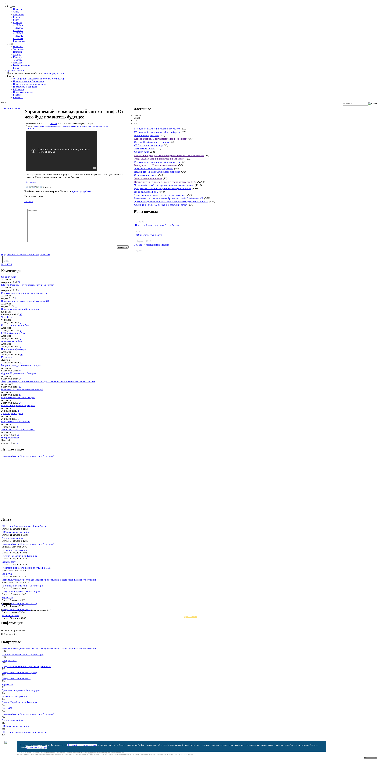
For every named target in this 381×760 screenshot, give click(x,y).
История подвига (10, 437)
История (17, 52)
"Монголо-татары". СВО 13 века (18, 429)
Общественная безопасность (15, 421)
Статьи (16, 11)
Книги (16, 17)
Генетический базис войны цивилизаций (22, 389)
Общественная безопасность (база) (18, 397)
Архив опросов (190, 617)
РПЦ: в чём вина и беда (13, 333)
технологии (93, 126)
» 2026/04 (18, 25)
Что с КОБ (6, 264)
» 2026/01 (18, 33)
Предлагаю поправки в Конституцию (20, 309)
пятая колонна (80, 126)
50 (18, 435)
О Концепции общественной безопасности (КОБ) (38, 78)
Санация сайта (141, 152)
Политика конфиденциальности (29, 84)
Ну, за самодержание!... (146, 191)
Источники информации (146, 135)
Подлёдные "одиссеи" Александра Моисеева (157, 172)
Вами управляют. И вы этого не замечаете (155, 165)
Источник (31, 182)
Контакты (18, 97)
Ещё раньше (19, 41)
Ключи (16, 68)
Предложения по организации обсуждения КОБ (25, 254)
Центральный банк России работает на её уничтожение (162, 188)
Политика (18, 46)
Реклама (17, 94)
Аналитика (18, 14)
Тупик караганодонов (12, 413)
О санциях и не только (145, 175)
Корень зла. (7, 357)
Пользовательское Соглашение (28, 81)
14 (20, 370)
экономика (103, 126)
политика (69, 126)
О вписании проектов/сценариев (18, 405)
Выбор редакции (21, 65)
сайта (90, 752)
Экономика (19, 49)
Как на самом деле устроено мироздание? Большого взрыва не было (169, 155)
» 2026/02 (18, 30)
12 (21, 362)
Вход (3, 102)
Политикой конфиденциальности (82, 745)
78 (18, 282)
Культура (17, 57)
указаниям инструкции (36, 747)
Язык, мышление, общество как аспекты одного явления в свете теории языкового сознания (48, 381)
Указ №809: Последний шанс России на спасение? (159, 158)
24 (20, 378)
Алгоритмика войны (144, 148)
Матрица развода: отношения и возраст (21, 365)
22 (20, 386)
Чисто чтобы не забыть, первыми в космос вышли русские (164, 185)
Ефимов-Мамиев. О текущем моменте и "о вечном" (160, 139)
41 (16, 306)
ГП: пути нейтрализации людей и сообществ (157, 128)
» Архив (17, 22)
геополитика (38, 126)
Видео (16, 19)
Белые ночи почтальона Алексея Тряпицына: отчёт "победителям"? (168, 198)
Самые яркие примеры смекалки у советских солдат (160, 205)
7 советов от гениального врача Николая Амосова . (160, 195)
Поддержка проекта (23, 92)
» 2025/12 (18, 36)
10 (21, 354)
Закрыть (28, 201)
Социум (17, 54)
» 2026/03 (18, 27)
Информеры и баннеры (25, 86)
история (61, 126)
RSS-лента (18, 89)
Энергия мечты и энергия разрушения (153, 168)
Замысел (17, 62)
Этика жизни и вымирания (148, 178)
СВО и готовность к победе (148, 145)
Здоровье (17, 60)
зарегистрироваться (54, 73)
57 (20, 314)
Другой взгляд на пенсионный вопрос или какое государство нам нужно (171, 201)
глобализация (51, 126)
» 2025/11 (18, 38)
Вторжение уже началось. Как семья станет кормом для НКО (165, 182)
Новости (17, 9)
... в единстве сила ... (11, 108)
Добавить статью (15, 70)
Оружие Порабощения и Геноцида (151, 142)
